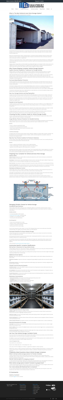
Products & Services (24, 9)
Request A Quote (39, 1)
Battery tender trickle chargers (15, 215)
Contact (48, 9)
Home (12, 9)
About (16, 9)
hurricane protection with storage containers (22, 243)
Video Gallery (35, 392)
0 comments (29, 14)
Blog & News (42, 9)
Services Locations (34, 9)
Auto (25, 14)
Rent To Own (35, 390)
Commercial (22, 14)
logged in (15, 376)
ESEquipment (12, 14)
